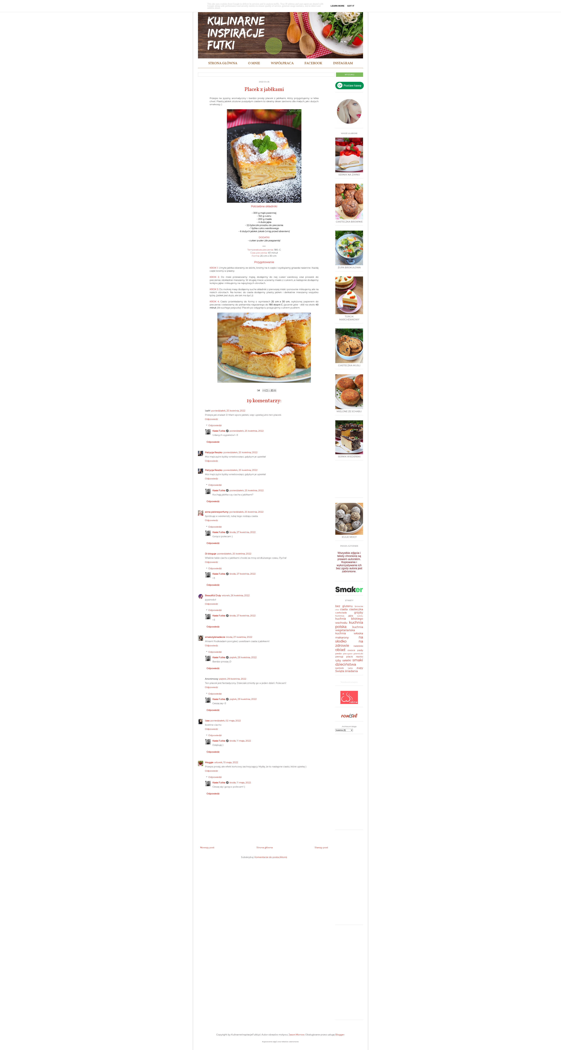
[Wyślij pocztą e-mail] (263, 390)
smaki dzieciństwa (349, 662)
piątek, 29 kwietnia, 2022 (243, 657)
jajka (350, 615)
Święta (339, 671)
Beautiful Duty (213, 595)
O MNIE (254, 63)
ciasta (344, 609)
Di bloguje (210, 553)
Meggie (209, 762)
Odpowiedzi (215, 425)
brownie (359, 606)
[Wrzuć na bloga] (266, 390)
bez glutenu (344, 606)
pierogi (339, 656)
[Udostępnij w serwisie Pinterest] (274, 390)
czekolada (341, 612)
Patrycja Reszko (214, 452)
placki (349, 656)
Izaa (207, 720)
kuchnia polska (349, 624)
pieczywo (347, 653)
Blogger (339, 1034)
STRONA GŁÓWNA (222, 63)
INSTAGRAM (343, 63)
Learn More (337, 6)
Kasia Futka (218, 430)
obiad (340, 650)
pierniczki (358, 653)
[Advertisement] (350, 480)
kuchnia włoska (349, 633)
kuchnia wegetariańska (349, 628)
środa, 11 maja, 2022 (240, 740)
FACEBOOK (313, 63)
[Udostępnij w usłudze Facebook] (272, 390)
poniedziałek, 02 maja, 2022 (225, 720)
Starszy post (321, 847)
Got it (350, 6)
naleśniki (358, 646)
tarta (350, 668)
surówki (339, 668)
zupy (360, 668)
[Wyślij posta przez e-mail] (258, 390)
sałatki (346, 660)
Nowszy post (207, 847)
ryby (338, 660)
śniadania (351, 671)
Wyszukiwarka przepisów (349, 682)
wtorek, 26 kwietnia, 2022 (236, 595)
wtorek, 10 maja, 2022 (226, 762)
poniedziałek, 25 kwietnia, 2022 (228, 410)
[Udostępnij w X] (269, 390)
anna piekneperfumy (216, 511)
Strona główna (265, 847)
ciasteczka (356, 609)
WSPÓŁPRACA (282, 63)
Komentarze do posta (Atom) (270, 857)
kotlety (360, 616)
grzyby (358, 612)
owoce (351, 650)
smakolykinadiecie (215, 637)
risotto (359, 656)
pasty (360, 650)
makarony (342, 637)
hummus (339, 616)
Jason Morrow (296, 1034)
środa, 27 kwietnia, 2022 (243, 532)
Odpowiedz (211, 419)
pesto (338, 653)
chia (337, 609)
